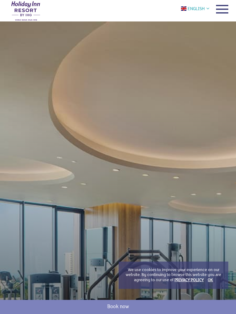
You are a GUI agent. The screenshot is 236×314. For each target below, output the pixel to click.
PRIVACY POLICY (189, 280)
